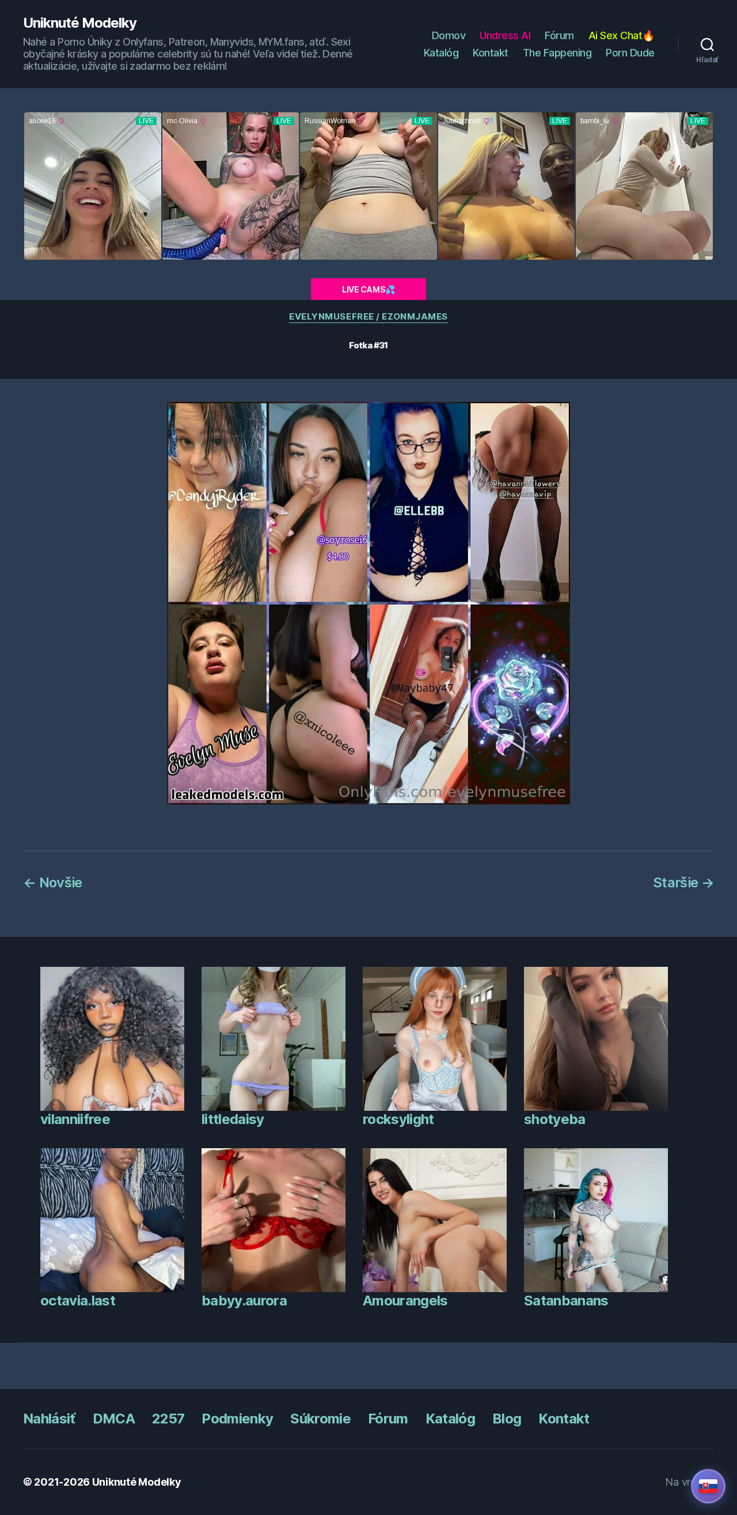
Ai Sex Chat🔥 (621, 35)
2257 (168, 1418)
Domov (449, 35)
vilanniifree (75, 1119)
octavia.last (77, 1300)
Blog (506, 1418)
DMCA (114, 1418)
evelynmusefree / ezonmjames (368, 317)
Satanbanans (566, 1300)
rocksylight (398, 1119)
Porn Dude (630, 53)
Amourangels (405, 1300)
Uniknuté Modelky (79, 23)
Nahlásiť (49, 1418)
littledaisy (233, 1119)
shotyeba (555, 1119)
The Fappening (557, 53)
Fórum (559, 35)
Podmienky (237, 1418)
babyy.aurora (244, 1300)
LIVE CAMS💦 (368, 289)
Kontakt (490, 53)
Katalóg (441, 53)
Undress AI (505, 35)
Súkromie (320, 1418)
